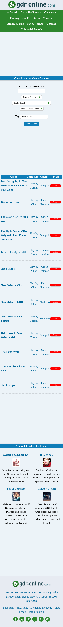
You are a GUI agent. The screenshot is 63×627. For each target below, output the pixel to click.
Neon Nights (8, 268)
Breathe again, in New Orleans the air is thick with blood (14, 185)
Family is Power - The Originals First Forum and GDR (14, 235)
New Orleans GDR (12, 301)
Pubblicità (8, 607)
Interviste (28, 446)
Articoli (19, 446)
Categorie (50, 12)
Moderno (45, 301)
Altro (40, 23)
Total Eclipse (8, 385)
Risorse (43, 446)
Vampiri (44, 185)
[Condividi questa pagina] (47, 620)
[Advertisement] (31, 54)
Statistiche (22, 607)
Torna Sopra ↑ (36, 611)
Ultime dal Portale (31, 29)
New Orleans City (11, 285)
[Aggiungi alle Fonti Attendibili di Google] (42, 620)
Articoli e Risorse (31, 12)
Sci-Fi (25, 18)
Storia (36, 18)
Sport (30, 23)
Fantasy (14, 18)
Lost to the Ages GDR (14, 252)
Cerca (51, 23)
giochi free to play (24, 596)
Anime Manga (15, 23)
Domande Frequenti (41, 607)
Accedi (12, 12)
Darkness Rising (10, 202)
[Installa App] (35, 620)
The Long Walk (10, 351)
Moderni (48, 18)
